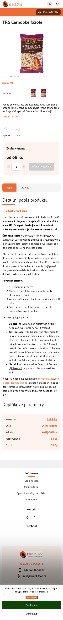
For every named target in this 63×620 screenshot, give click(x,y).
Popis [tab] (9, 187)
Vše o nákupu (31, 480)
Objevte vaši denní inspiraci (27, 517)
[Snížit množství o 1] (8, 166)
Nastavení (31, 597)
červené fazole (46, 378)
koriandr (36, 352)
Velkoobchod (31, 499)
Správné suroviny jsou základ (31, 493)
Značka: (7, 83)
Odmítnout (31, 613)
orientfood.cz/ (34, 517)
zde (46, 591)
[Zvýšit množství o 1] (23, 166)
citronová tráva (22, 352)
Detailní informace (11, 116)
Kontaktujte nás (31, 486)
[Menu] (4, 12)
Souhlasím (31, 605)
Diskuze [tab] (25, 187)
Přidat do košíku (41, 166)
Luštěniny (52, 419)
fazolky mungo (19, 382)
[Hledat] (58, 4)
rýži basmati (15, 368)
